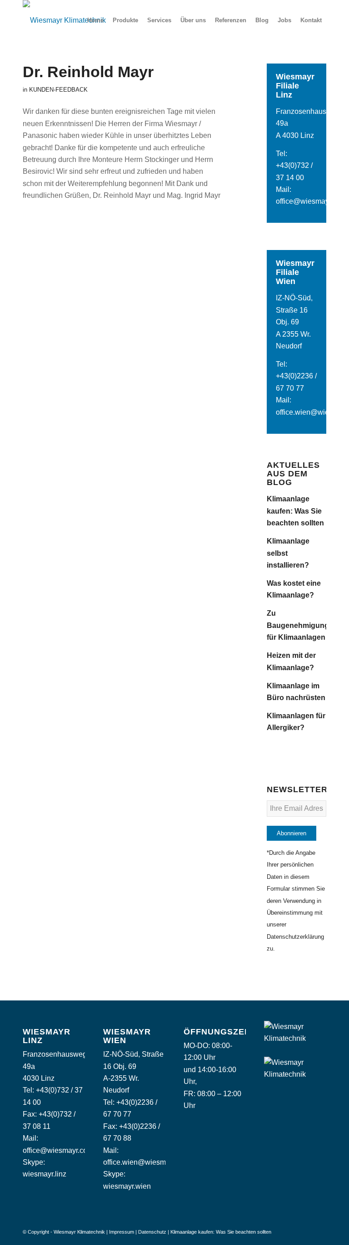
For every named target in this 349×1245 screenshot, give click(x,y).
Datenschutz (152, 1232)
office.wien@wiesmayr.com (147, 1162)
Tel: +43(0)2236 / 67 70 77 (296, 376)
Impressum (121, 1232)
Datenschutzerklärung (295, 936)
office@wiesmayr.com (311, 201)
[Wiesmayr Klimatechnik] (64, 20)
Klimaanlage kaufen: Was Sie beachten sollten (295, 511)
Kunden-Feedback (58, 89)
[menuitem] (95, 20)
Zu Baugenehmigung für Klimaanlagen (298, 625)
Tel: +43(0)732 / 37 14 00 (294, 165)
